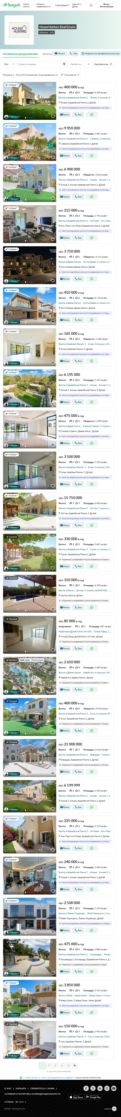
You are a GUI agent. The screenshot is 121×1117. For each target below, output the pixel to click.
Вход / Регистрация (106, 5)
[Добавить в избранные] (53, 116)
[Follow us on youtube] (114, 1088)
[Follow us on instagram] (107, 1088)
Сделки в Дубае (76, 5)
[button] (9, 64)
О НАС (8, 1088)
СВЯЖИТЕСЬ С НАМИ (42, 1088)
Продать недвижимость (43, 5)
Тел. (75, 53)
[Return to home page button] (11, 5)
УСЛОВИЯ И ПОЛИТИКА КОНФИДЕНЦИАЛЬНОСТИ (32, 1094)
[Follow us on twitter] (93, 1088)
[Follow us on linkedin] (100, 1088)
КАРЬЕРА (21, 1088)
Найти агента (26, 5)
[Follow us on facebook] (86, 1088)
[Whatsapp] (92, 114)
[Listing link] (58, 101)
